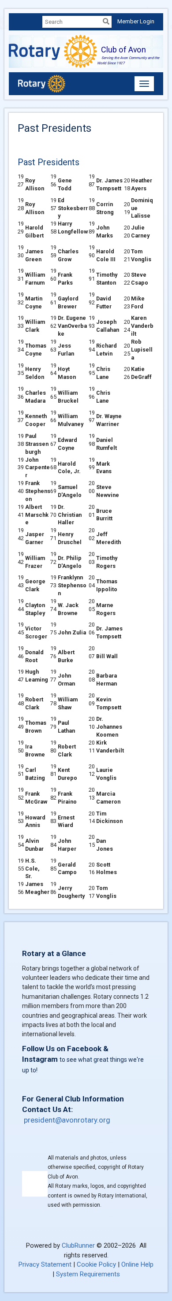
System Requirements (88, 1274)
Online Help (137, 1264)
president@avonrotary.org (67, 1120)
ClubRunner (78, 1245)
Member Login (135, 21)
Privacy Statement (45, 1264)
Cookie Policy (96, 1264)
